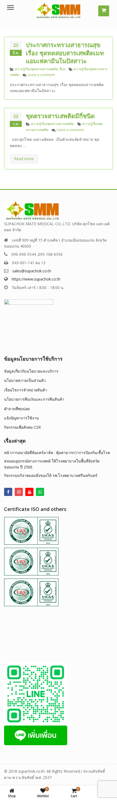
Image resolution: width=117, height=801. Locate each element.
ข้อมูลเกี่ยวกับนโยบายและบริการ (31, 371)
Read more (24, 158)
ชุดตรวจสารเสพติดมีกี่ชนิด (60, 116)
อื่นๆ (62, 69)
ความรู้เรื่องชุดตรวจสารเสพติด (36, 69)
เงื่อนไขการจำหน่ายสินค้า (25, 389)
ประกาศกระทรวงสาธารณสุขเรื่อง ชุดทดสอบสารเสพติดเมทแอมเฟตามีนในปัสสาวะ (65, 53)
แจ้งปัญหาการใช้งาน (21, 418)
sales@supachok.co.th (31, 270)
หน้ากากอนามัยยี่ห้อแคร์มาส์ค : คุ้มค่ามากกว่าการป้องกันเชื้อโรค (57, 452)
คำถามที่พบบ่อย (17, 408)
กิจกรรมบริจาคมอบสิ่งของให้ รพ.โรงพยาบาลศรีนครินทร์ (50, 475)
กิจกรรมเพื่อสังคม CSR (22, 427)
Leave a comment (41, 74)
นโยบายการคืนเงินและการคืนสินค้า (34, 399)
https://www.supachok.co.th (36, 279)
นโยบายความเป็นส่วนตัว (25, 380)
